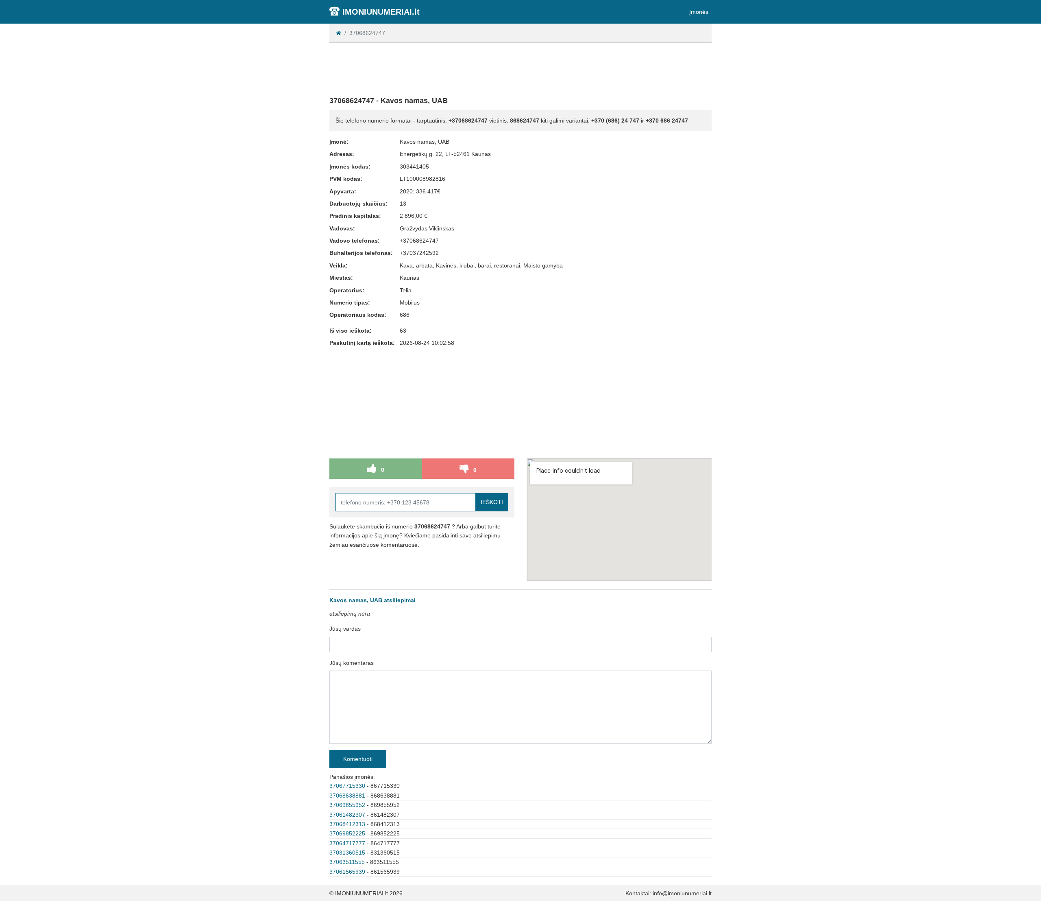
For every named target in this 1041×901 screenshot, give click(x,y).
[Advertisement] (520, 67)
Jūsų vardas (345, 628)
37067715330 (347, 786)
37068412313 (347, 824)
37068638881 (347, 795)
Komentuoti (357, 759)
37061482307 (347, 814)
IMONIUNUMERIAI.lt (381, 11)
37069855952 (347, 805)
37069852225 (347, 833)
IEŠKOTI (492, 502)
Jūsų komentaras (351, 663)
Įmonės (698, 12)
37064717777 (347, 843)
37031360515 (347, 852)
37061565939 (347, 871)
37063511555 (347, 862)
